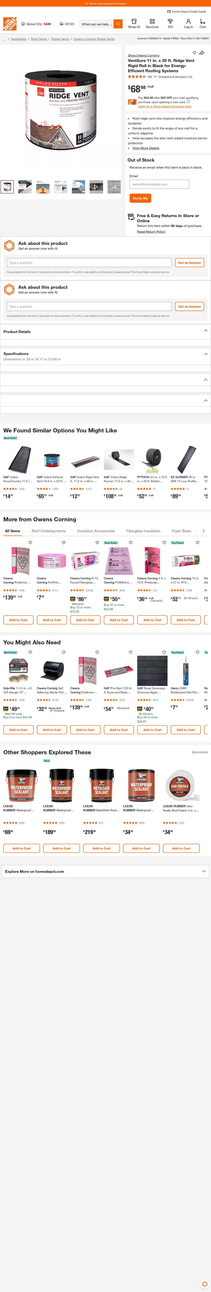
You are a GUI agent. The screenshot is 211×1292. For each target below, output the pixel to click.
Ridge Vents (60, 39)
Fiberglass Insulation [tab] (143, 530)
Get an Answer (189, 262)
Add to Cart (18, 620)
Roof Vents (39, 39)
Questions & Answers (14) (175, 76)
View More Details (145, 148)
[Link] (18, 585)
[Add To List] (194, 53)
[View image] (7, 186)
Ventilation (19, 39)
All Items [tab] (12, 530)
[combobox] (96, 24)
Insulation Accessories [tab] (96, 530)
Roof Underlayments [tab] (49, 530)
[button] (105, 331)
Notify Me (140, 198)
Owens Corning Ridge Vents (94, 39)
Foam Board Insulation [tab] (190, 530)
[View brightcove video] (96, 186)
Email (134, 176)
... (4, 39)
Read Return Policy (151, 231)
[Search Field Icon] (118, 23)
